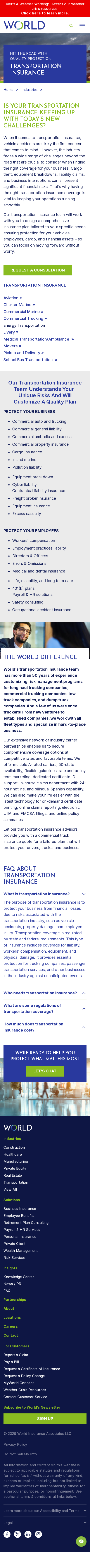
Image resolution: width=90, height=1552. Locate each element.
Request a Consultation (37, 270)
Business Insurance (19, 1208)
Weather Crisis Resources (24, 1390)
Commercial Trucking (23, 318)
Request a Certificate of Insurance (31, 1369)
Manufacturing (15, 1161)
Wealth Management (20, 1250)
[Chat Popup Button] (81, 1541)
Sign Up (45, 1418)
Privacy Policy (15, 1444)
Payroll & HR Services (21, 1229)
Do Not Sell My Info (20, 1454)
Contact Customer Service (25, 1397)
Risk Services (14, 1257)
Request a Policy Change (24, 1376)
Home (8, 89)
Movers (10, 346)
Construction (14, 1147)
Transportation (15, 1182)
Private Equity (14, 1168)
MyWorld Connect (18, 1383)
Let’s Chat (45, 1071)
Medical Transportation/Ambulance (36, 339)
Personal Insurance (19, 1236)
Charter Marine (17, 304)
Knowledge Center (18, 1277)
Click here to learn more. (45, 13)
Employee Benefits (18, 1215)
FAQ (6, 1291)
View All (10, 1189)
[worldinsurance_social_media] (6, 1534)
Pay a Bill (11, 1362)
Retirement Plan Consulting (25, 1222)
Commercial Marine (21, 311)
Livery (9, 332)
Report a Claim (15, 1355)
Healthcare (12, 1154)
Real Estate (12, 1175)
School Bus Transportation (28, 359)
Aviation (10, 298)
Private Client (14, 1243)
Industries (29, 89)
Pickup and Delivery (21, 352)
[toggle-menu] (82, 25)
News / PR (12, 1284)
